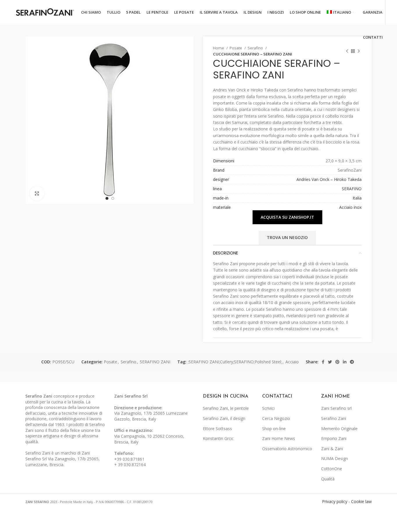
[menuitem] (340, 12)
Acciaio (292, 361)
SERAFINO (352, 188)
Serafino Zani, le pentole (226, 408)
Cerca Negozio (276, 418)
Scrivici (268, 408)
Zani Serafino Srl (131, 396)
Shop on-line (274, 428)
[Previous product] (347, 51)
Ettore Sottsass (217, 428)
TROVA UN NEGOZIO (287, 237)
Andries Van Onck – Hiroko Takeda (329, 179)
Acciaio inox (350, 207)
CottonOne (331, 468)
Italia (357, 198)
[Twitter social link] (330, 362)
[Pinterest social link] (337, 362)
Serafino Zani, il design (224, 418)
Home (219, 48)
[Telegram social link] (352, 362)
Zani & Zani (332, 448)
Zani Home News (278, 438)
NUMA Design (334, 458)
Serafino (256, 48)
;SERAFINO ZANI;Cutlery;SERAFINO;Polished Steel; (235, 361)
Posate (236, 48)
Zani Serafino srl (336, 408)
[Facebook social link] (323, 362)
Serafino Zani (333, 418)
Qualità (328, 479)
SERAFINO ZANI (155, 361)
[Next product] (359, 51)
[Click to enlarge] (37, 193)
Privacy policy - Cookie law (347, 501)
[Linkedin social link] (344, 362)
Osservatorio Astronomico (287, 448)
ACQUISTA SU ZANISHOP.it (287, 217)
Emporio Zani (333, 438)
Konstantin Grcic (218, 438)
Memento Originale (339, 428)
